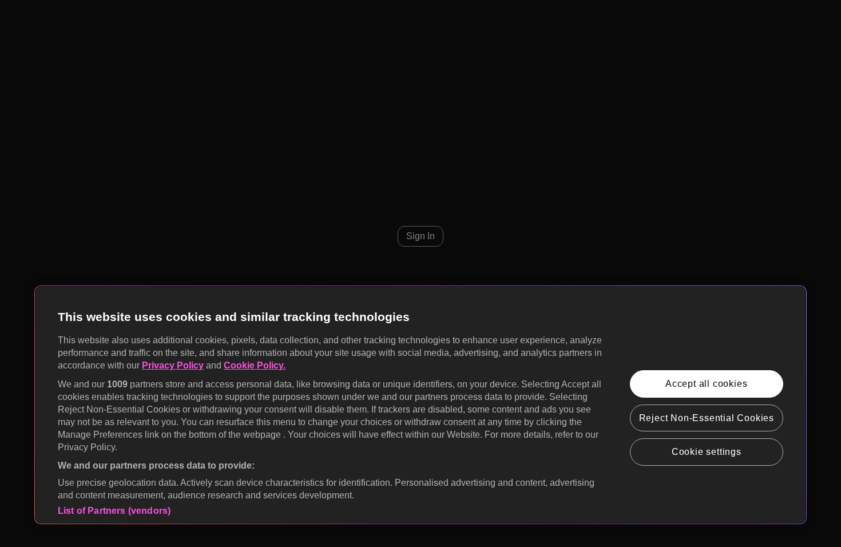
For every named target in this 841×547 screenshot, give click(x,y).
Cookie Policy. (254, 365)
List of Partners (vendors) (114, 511)
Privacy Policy (173, 365)
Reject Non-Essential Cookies (706, 418)
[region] (420, 405)
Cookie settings (706, 452)
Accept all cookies (706, 384)
